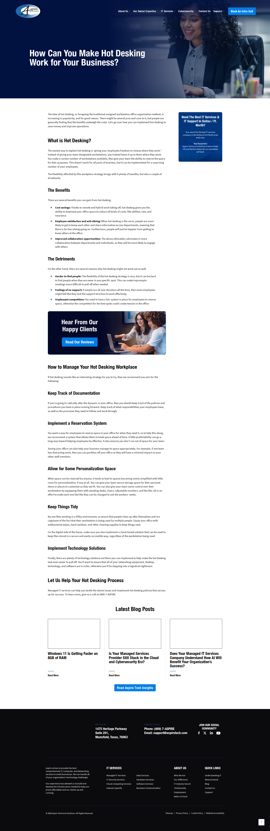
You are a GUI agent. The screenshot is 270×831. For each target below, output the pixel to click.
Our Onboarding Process (184, 33)
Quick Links (212, 768)
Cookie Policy (197, 813)
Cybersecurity (186, 11)
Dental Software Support (147, 39)
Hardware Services (145, 779)
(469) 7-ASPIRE (164, 729)
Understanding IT (213, 775)
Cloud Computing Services (118, 783)
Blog (207, 783)
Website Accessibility (215, 813)
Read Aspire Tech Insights (135, 688)
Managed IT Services (145, 33)
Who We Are (179, 775)
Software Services (144, 783)
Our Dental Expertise (144, 11)
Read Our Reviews (80, 342)
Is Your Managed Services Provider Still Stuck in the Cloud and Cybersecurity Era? (134, 657)
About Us (123, 11)
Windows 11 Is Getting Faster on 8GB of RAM (73, 655)
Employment (180, 792)
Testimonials (180, 788)
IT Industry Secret (182, 783)
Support (217, 11)
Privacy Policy (182, 813)
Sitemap (169, 813)
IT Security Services (115, 779)
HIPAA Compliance (144, 45)
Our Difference (181, 779)
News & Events (211, 779)
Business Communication (148, 788)
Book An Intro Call (242, 11)
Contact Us (205, 11)
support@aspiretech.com (170, 733)
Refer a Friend (180, 796)
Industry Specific (114, 788)
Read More (53, 675)
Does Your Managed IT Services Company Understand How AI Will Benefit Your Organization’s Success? (196, 659)
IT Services (167, 11)
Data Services (142, 775)
